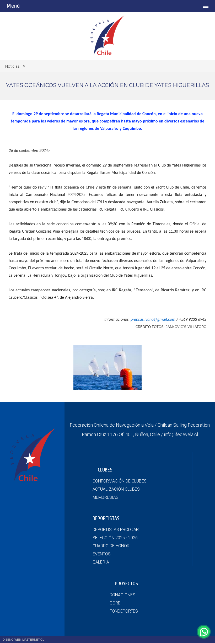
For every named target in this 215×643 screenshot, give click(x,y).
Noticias (12, 66)
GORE (115, 603)
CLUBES (105, 470)
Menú (13, 5)
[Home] (107, 53)
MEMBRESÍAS (106, 497)
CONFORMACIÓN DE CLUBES (120, 481)
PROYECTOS (126, 584)
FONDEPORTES (124, 611)
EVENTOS (102, 553)
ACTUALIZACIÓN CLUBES (116, 489)
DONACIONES (122, 594)
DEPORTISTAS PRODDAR (116, 529)
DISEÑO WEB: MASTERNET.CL (23, 639)
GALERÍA (101, 562)
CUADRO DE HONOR (111, 545)
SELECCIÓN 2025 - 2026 (115, 537)
